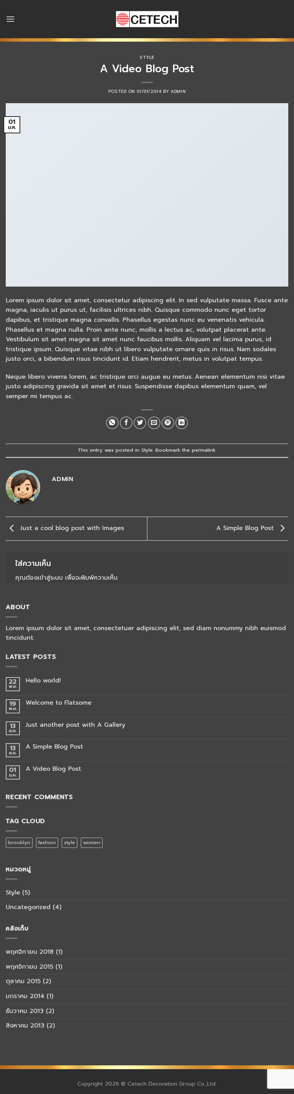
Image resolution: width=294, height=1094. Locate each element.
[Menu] (10, 19)
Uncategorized (28, 907)
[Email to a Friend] (154, 423)
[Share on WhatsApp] (112, 423)
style (69, 842)
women (91, 842)
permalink (204, 450)
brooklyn (19, 842)
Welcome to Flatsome (58, 703)
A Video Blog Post (53, 769)
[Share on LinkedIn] (181, 423)
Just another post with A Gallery (75, 725)
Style (147, 57)
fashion (47, 842)
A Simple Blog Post (246, 528)
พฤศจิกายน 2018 (30, 951)
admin (178, 91)
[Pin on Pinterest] (168, 423)
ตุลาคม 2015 (23, 981)
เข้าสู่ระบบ (50, 577)
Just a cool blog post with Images (71, 528)
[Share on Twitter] (140, 423)
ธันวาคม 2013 (25, 1011)
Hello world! (43, 680)
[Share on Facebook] (126, 423)
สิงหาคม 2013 (25, 1025)
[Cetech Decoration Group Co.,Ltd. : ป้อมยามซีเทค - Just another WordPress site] (147, 19)
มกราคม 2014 (25, 996)
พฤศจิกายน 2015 (29, 966)
